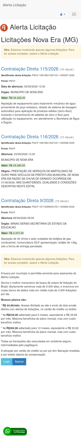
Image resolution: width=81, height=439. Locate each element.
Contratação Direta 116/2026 (29, 136)
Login (6, 361)
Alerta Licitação (14, 4)
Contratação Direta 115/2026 (29, 68)
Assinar (19, 361)
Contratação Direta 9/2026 (27, 200)
